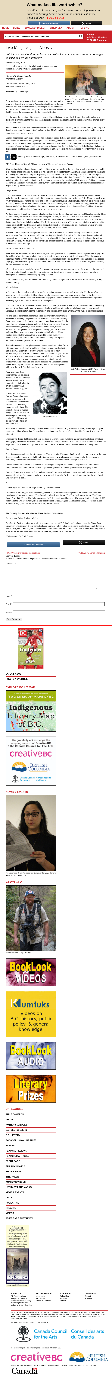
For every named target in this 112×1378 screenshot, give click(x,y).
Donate (63, 1301)
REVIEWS (84, 28)
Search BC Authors (43, 1301)
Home (5, 28)
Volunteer (63, 1298)
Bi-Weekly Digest (34, 28)
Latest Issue (40, 1296)
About (70, 28)
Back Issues (40, 1298)
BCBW (16, 28)
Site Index (56, 28)
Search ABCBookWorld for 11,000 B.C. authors (97, 37)
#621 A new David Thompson (92, 553)
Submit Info (64, 1296)
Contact (88, 1296)
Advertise (88, 1298)
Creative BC (55, 1348)
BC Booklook (12, 12)
